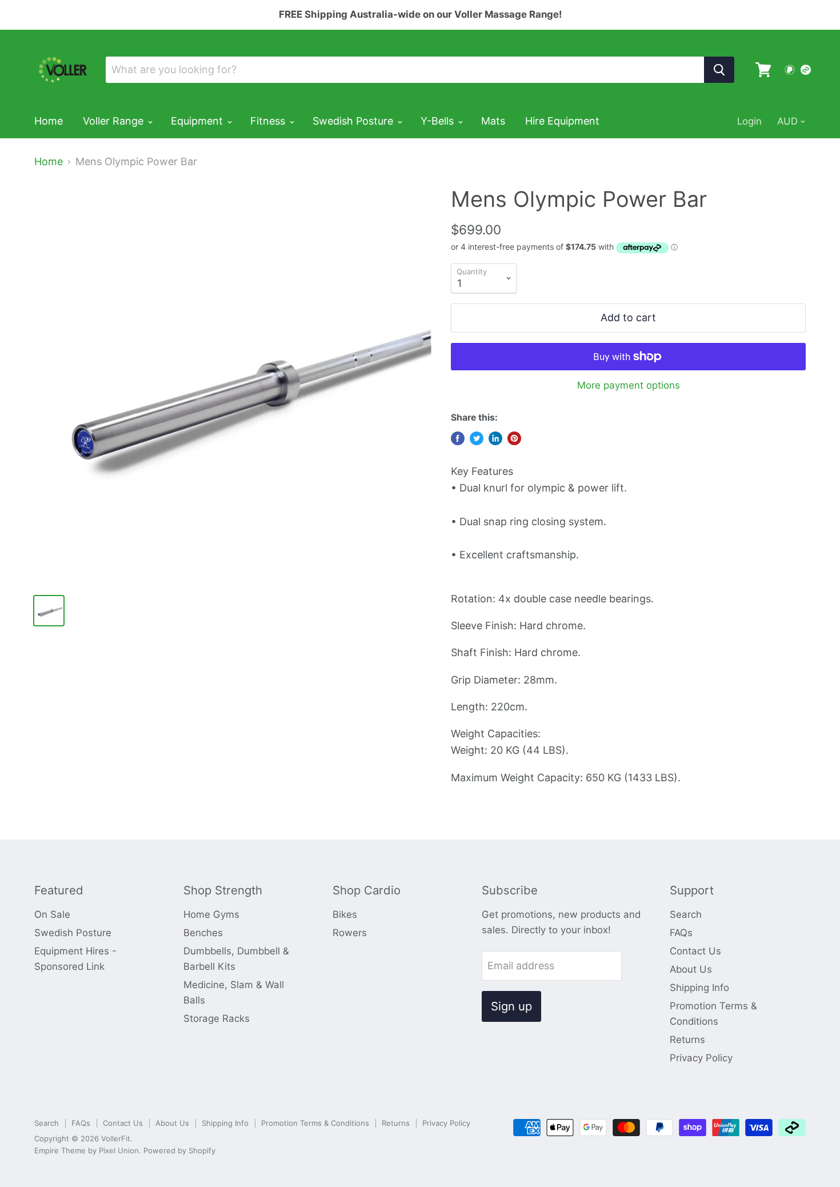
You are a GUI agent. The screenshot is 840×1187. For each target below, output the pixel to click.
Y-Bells (439, 121)
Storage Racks (216, 1018)
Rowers (350, 932)
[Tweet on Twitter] (476, 438)
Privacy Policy (701, 1058)
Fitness (269, 121)
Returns (687, 1039)
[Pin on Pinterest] (514, 438)
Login (749, 121)
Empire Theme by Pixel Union (86, 1150)
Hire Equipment (562, 121)
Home (48, 121)
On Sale (52, 914)
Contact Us (695, 951)
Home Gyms (211, 914)
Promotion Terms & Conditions (315, 1123)
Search (686, 914)
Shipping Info (699, 987)
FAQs (681, 932)
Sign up (511, 1006)
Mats (493, 121)
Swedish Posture (354, 121)
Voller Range (114, 121)
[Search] (719, 70)
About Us (691, 969)
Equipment (198, 121)
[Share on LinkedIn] (495, 438)
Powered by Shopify (179, 1150)
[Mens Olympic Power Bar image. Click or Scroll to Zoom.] (232, 384)
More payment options (628, 385)
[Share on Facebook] (458, 438)
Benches (203, 932)
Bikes (345, 914)
